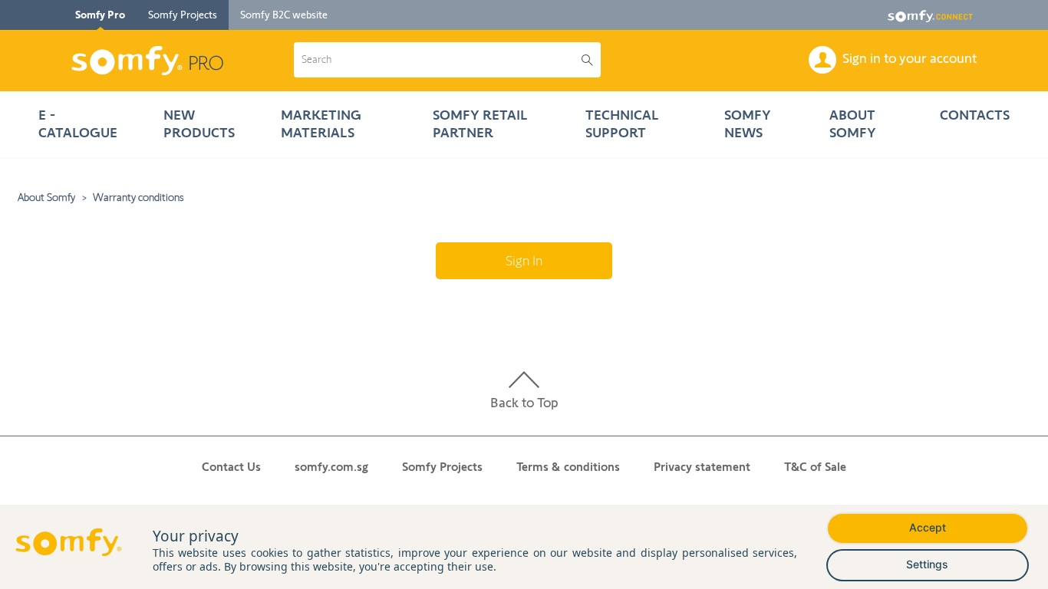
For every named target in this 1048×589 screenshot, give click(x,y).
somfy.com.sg (331, 466)
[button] (438, 59)
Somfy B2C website (284, 14)
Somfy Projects (182, 14)
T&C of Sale (815, 466)
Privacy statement (702, 466)
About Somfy (46, 197)
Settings (927, 564)
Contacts (975, 115)
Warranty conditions (138, 197)
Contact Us (231, 466)
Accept (927, 527)
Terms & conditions (568, 466)
